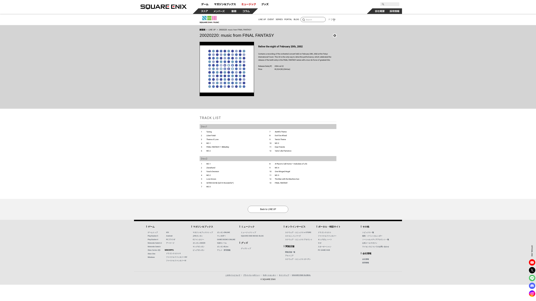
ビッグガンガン (198, 250)
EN (334, 19)
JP (329, 19)
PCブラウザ (170, 240)
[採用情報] (394, 11)
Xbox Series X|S (154, 250)
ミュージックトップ (248, 232)
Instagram (532, 293)
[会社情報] (379, 11)
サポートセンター (269, 275)
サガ (319, 243)
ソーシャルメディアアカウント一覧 (375, 240)
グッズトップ (246, 248)
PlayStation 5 (153, 236)
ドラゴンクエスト (324, 232)
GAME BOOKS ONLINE (226, 240)
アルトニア (289, 256)
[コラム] (246, 11)
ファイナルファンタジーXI (176, 261)
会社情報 (365, 259)
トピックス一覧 (368, 232)
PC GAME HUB (324, 250)
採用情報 (365, 263)
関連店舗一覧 (290, 252)
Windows (151, 257)
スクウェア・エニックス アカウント (298, 240)
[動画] (234, 11)
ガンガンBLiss (222, 247)
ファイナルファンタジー (327, 236)
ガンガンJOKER (199, 243)
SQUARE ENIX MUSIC (209, 19)
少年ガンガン (198, 236)
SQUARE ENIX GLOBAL (301, 275)
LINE (532, 278)
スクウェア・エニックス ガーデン (298, 259)
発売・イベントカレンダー (372, 236)
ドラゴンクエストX (173, 253)
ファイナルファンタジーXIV (176, 257)
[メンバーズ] (219, 11)
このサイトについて (232, 275)
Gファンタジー (198, 240)
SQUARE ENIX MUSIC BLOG (252, 236)
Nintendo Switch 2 (155, 243)
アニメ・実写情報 (223, 250)
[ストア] (204, 11)
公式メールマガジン (369, 243)
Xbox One (151, 254)
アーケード (170, 243)
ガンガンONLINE (223, 232)
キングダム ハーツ (325, 240)
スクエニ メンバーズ (293, 236)
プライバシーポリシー (251, 275)
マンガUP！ (221, 236)
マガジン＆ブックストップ (203, 232)
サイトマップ (284, 275)
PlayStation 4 (153, 240)
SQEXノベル (222, 243)
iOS (167, 232)
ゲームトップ (153, 232)
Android (169, 236)
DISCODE (532, 286)
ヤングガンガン (198, 247)
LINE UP (212, 30)
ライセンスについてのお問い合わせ (375, 247)
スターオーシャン (324, 247)
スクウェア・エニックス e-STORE (298, 232)
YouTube (532, 262)
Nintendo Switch (154, 247)
